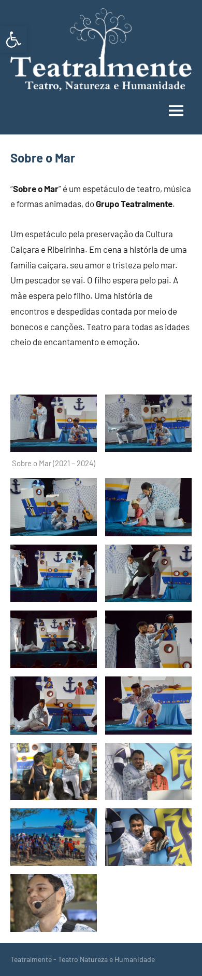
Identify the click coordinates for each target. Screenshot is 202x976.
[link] (13, 39)
